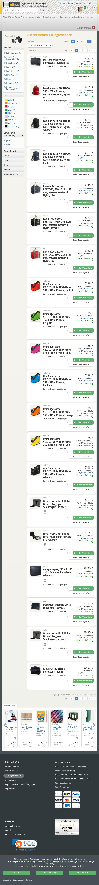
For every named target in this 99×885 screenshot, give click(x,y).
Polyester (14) (12, 83)
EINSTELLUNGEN (49, 872)
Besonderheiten (11, 151)
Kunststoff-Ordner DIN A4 (88, 733)
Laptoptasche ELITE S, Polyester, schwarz (54, 670)
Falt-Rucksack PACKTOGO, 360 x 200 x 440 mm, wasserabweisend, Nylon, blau (57, 158)
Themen (87, 28)
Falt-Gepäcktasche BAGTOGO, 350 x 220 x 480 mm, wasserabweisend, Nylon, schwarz (57, 223)
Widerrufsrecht (11, 770)
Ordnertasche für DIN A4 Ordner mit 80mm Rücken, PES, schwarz (57, 537)
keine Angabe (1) (13, 53)
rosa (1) (11, 116)
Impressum (6, 880)
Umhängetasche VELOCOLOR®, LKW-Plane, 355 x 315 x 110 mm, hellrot (58, 287)
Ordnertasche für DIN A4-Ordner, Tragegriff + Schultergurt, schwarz (56, 504)
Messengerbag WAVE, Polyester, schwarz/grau (56, 61)
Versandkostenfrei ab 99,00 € (72, 779)
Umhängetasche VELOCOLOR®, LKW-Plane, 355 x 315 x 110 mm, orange (58, 412)
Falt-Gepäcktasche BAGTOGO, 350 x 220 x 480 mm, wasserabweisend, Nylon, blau (57, 190)
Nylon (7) (10, 79)
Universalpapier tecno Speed (12, 730)
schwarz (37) (13, 126)
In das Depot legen (80, 77)
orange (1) (12, 103)
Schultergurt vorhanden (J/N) (11, 134)
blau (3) (11, 113)
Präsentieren (26, 17)
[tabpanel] (49, 727)
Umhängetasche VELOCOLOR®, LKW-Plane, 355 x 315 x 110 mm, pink (57, 349)
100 (93, 42)
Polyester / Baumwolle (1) (12, 88)
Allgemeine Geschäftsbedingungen (20, 784)
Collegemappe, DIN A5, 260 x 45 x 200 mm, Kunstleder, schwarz (57, 572)
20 (89, 41)
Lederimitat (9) (12, 71)
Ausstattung (37, 17)
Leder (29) (10, 67)
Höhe (6, 160)
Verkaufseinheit (11, 174)
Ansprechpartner (12, 826)
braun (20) (12, 120)
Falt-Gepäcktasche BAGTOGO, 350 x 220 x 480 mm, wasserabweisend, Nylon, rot (57, 256)
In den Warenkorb (84, 72)
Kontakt (8, 830)
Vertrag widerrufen (13, 775)
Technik (46, 17)
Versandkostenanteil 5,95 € (71, 775)
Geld (5, 22)
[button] (25, 844)
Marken (80, 28)
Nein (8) (9, 145)
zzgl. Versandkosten (86, 64)
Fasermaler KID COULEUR (41, 733)
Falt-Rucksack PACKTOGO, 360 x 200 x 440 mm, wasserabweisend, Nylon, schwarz (57, 125)
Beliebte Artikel (9, 706)
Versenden (89, 17)
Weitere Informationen (15, 834)
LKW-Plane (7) (12, 75)
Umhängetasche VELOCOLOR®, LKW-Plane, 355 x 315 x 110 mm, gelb (57, 441)
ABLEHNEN (16, 872)
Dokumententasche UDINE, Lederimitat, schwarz (57, 606)
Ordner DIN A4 (73, 732)
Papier (17, 17)
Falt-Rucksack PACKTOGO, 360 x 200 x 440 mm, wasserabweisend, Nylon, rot (57, 92)
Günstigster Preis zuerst (38, 45)
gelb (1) (11, 100)
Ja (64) (8, 141)
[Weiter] (94, 50)
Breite (6, 155)
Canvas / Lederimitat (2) (12, 58)
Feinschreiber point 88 (27, 730)
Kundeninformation (13, 766)
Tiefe (6, 165)
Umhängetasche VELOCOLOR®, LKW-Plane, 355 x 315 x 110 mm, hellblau (57, 381)
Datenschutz (22, 880)
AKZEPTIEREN (82, 872)
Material (7, 47)
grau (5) (11, 123)
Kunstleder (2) (12, 63)
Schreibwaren (64, 17)
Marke (7, 169)
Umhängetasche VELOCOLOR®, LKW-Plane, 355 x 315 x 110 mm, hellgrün (57, 318)
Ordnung (53, 17)
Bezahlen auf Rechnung (65, 770)
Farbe (6, 95)
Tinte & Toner (8, 17)
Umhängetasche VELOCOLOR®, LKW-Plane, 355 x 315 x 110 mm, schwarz (57, 473)
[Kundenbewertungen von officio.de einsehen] (67, 826)
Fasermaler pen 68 (57, 732)
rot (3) (10, 106)
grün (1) (11, 110)
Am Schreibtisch (77, 17)
